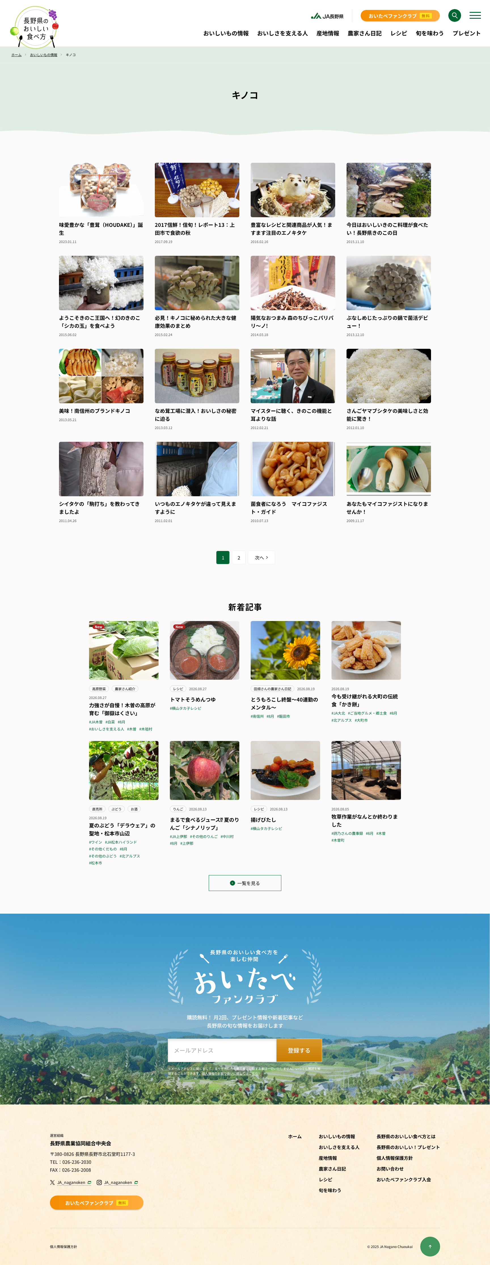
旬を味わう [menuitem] (430, 33)
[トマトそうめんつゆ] (204, 650)
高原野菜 (99, 688)
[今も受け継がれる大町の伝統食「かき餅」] (366, 650)
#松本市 (95, 862)
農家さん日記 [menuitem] (365, 33)
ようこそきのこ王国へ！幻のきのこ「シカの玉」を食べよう (99, 321)
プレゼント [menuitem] (467, 33)
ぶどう (116, 808)
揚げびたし (263, 819)
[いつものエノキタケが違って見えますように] (197, 469)
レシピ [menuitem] (398, 33)
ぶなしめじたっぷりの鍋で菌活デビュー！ (387, 321)
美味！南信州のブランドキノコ (94, 410)
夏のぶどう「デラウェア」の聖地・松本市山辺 (122, 829)
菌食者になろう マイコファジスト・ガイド (289, 507)
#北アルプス (341, 720)
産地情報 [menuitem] (327, 33)
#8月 (121, 722)
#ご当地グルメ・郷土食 (367, 713)
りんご (178, 808)
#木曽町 (338, 840)
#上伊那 (186, 843)
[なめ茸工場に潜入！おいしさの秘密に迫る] (197, 376)
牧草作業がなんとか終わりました (364, 820)
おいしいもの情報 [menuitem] (226, 33)
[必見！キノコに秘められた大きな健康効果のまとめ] (197, 283)
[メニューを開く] (475, 15)
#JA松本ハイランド (121, 842)
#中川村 (227, 836)
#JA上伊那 (178, 836)
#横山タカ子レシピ (185, 708)
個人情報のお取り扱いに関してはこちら (230, 1073)
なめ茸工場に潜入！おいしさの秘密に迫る (195, 414)
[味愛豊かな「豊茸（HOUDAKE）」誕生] (101, 190)
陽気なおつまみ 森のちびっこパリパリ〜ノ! (292, 321)
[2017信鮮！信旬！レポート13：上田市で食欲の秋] (197, 190)
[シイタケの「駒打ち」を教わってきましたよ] (101, 469)
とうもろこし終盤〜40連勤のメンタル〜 (284, 703)
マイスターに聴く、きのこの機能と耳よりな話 (291, 414)
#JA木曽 (96, 722)
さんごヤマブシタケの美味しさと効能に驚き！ (387, 414)
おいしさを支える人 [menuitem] (282, 33)
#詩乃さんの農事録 (347, 833)
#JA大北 (338, 713)
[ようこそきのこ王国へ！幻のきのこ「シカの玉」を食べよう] (101, 283)
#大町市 (361, 720)
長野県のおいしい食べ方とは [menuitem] (406, 1136)
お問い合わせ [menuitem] (390, 1168)
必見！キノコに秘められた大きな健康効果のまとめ (195, 321)
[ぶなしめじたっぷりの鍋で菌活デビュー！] (389, 283)
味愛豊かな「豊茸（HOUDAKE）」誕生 (101, 228)
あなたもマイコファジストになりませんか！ (387, 507)
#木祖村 (145, 729)
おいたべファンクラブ (399, 15)
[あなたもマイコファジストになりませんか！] (389, 469)
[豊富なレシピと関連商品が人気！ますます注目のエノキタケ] (293, 190)
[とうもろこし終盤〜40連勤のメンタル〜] (285, 650)
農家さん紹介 (125, 688)
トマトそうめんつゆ (193, 699)
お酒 (134, 808)
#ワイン (95, 842)
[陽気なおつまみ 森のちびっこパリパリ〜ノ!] (293, 283)
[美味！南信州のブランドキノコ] (101, 376)
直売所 (97, 808)
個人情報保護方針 (63, 1246)
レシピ (178, 688)
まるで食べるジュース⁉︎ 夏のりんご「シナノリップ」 (204, 823)
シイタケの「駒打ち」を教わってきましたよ (99, 507)
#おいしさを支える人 (106, 729)
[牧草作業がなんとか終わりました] (366, 770)
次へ (259, 557)
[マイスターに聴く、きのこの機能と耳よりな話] (293, 376)
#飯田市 (283, 716)
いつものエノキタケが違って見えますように (195, 507)
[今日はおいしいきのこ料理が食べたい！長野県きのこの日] (389, 190)
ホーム (295, 1136)
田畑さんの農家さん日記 (272, 688)
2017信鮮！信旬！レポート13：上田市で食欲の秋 (195, 228)
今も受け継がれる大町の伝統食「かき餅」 (364, 700)
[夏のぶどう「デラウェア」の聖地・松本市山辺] (124, 770)
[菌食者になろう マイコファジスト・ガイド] (293, 469)
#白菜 (110, 722)
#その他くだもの (103, 849)
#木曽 (131, 729)
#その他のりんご (204, 836)
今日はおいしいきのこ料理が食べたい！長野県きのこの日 (387, 228)
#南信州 (257, 716)
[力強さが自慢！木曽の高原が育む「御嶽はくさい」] (124, 650)
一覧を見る (248, 883)
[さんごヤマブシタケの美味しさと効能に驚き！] (389, 376)
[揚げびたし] (285, 770)
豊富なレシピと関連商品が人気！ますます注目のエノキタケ (291, 228)
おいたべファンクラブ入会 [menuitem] (404, 1179)
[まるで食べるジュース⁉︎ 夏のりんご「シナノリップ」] (204, 770)
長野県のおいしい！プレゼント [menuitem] (408, 1147)
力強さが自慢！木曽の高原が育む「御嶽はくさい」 (122, 709)
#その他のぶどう (103, 856)
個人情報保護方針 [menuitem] (395, 1157)
